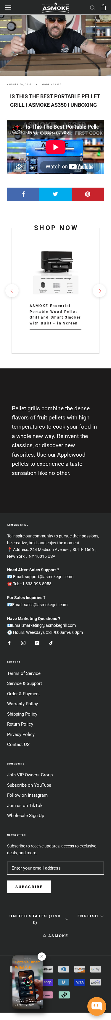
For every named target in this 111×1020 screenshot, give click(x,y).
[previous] (11, 290)
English (88, 916)
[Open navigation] (8, 7)
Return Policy (20, 724)
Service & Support (24, 683)
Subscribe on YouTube (29, 785)
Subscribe (29, 887)
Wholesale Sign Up (25, 815)
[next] (99, 290)
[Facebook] (9, 643)
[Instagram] (23, 643)
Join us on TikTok (25, 805)
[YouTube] (37, 643)
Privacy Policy (21, 734)
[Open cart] (103, 7)
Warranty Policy (22, 703)
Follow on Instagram (27, 795)
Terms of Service (24, 673)
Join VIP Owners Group (30, 775)
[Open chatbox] (96, 1006)
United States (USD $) (35, 919)
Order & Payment (23, 693)
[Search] (92, 7)
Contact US (18, 744)
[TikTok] (51, 643)
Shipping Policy (22, 714)
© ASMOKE (55, 936)
